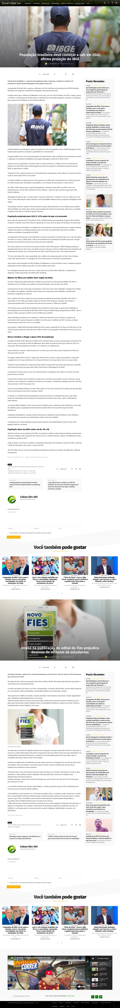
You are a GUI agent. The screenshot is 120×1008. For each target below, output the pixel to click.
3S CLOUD (36, 1002)
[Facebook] (108, 2)
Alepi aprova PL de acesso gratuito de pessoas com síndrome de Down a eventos (99, 243)
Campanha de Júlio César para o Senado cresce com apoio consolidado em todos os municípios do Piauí (15, 580)
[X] (76, 469)
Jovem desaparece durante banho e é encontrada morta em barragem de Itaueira (99, 146)
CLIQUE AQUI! (70, 996)
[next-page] (62, 593)
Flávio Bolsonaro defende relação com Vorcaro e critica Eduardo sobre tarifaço (104, 579)
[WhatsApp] (80, 469)
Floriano (88, 122)
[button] (105, 3)
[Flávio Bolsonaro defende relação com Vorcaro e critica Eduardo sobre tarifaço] (104, 565)
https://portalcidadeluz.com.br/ (27, 499)
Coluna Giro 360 (54, 63)
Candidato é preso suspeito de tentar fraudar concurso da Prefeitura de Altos (97, 163)
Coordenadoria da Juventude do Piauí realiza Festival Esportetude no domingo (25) (24, 485)
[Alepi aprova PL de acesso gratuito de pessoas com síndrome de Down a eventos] (99, 230)
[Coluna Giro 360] (46, 64)
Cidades (88, 85)
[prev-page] (57, 593)
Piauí (87, 239)
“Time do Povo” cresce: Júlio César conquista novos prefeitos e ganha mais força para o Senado (75, 580)
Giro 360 (88, 209)
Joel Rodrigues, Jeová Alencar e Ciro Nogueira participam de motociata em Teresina (97, 90)
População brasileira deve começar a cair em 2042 (21, 470)
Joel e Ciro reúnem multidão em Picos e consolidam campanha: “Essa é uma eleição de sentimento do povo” (45, 580)
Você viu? (89, 104)
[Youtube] (116, 2)
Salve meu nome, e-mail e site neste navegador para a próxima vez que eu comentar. (30, 533)
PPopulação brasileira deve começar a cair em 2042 (22, 473)
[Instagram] (112, 2)
